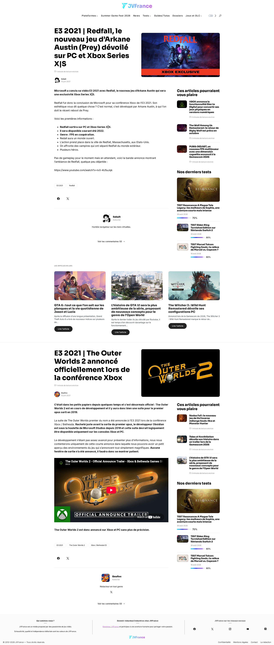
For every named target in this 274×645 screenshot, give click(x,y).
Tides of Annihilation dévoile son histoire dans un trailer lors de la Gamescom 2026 (204, 441)
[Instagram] (230, 629)
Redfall (72, 185)
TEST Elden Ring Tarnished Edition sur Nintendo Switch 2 (203, 227)
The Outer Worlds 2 (77, 545)
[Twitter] (212, 629)
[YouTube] (248, 629)
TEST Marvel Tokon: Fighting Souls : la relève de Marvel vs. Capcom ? (205, 247)
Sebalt (63, 79)
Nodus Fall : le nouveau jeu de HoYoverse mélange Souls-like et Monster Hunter (202, 419)
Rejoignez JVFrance (111, 627)
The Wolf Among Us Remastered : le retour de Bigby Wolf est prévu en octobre (204, 129)
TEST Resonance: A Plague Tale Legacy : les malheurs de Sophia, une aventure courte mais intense (198, 208)
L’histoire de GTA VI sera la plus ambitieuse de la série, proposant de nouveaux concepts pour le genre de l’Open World (136, 310)
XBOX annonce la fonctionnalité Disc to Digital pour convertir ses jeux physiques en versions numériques (204, 107)
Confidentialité (224, 642)
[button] (212, 16)
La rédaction (265, 642)
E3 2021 (60, 185)
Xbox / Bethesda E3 (99, 545)
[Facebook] (194, 629)
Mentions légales (240, 642)
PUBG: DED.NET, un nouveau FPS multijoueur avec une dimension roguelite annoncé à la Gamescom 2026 (204, 151)
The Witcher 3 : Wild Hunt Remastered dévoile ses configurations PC (187, 308)
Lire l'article (63, 329)
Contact (254, 642)
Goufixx (64, 393)
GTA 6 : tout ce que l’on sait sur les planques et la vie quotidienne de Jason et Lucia (79, 308)
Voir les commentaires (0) (110, 241)
